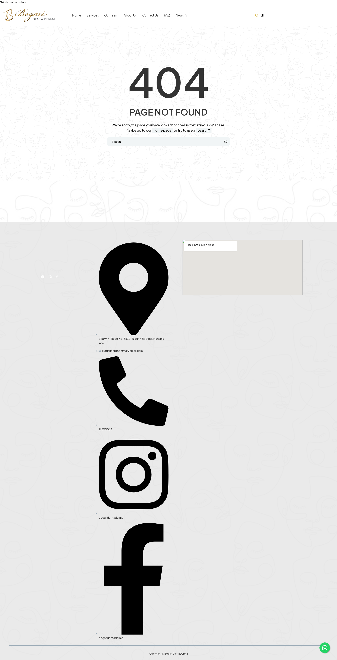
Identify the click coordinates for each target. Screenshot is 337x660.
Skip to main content (13, 2)
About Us (130, 15)
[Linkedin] (262, 15)
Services (93, 15)
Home (76, 15)
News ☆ (181, 15)
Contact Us (150, 15)
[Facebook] (43, 277)
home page (162, 130)
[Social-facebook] (251, 15)
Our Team (111, 15)
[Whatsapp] (58, 277)
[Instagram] (256, 15)
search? (203, 130)
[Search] (225, 141)
